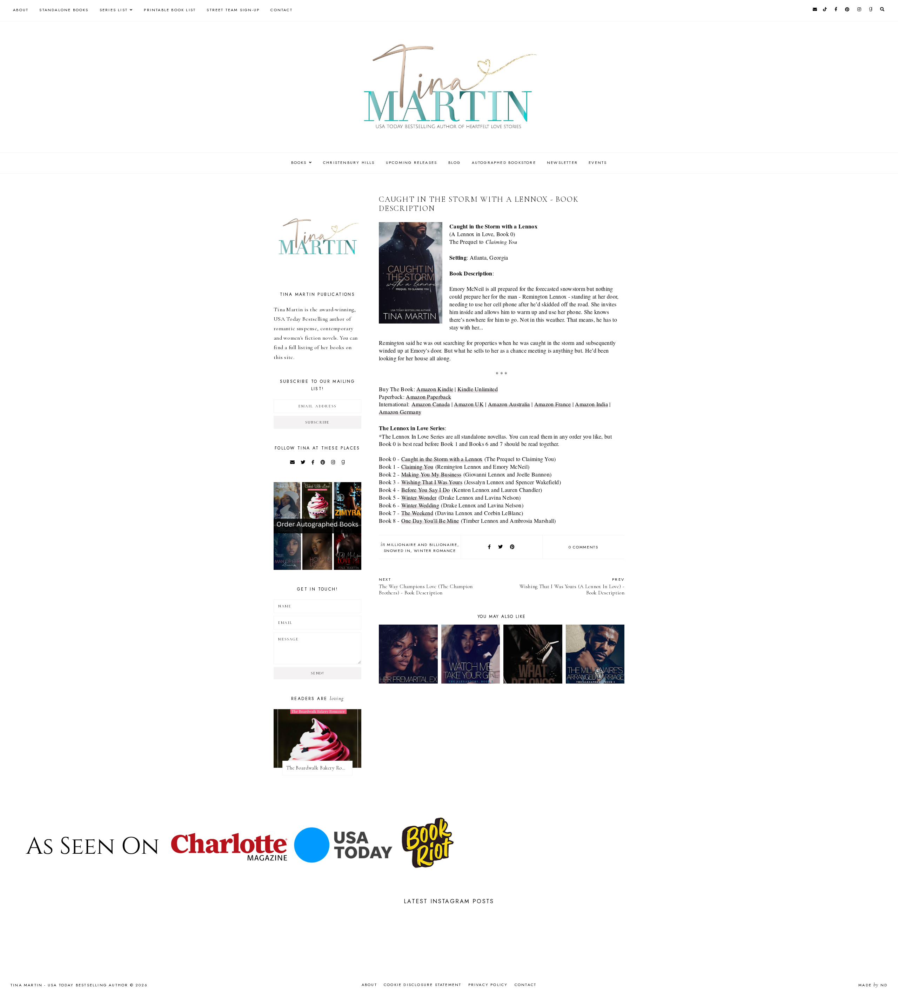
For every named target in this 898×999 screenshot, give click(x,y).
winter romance (435, 550)
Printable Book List (170, 10)
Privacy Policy (488, 984)
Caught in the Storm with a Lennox (442, 458)
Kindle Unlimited (477, 389)
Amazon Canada (430, 404)
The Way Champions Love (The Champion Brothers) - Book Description (426, 586)
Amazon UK (469, 404)
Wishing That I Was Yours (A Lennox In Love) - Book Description (572, 586)
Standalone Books (63, 10)
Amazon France (552, 404)
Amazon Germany (400, 411)
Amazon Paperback (428, 396)
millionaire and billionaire (422, 544)
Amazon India (591, 404)
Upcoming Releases (411, 162)
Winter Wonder (419, 497)
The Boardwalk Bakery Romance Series (319, 768)
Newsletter (562, 162)
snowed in (397, 550)
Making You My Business (431, 474)
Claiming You (417, 466)
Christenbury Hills (349, 162)
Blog (454, 162)
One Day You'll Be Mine (430, 520)
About (20, 10)
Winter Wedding (420, 505)
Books (299, 162)
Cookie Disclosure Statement (422, 984)
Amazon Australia (509, 404)
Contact (281, 10)
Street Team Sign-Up (233, 10)
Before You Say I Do (425, 489)
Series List (114, 10)
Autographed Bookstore (504, 162)
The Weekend (417, 513)
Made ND (872, 985)
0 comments (583, 547)
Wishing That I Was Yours (431, 482)
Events (598, 162)
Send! (317, 673)
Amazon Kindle (434, 389)
